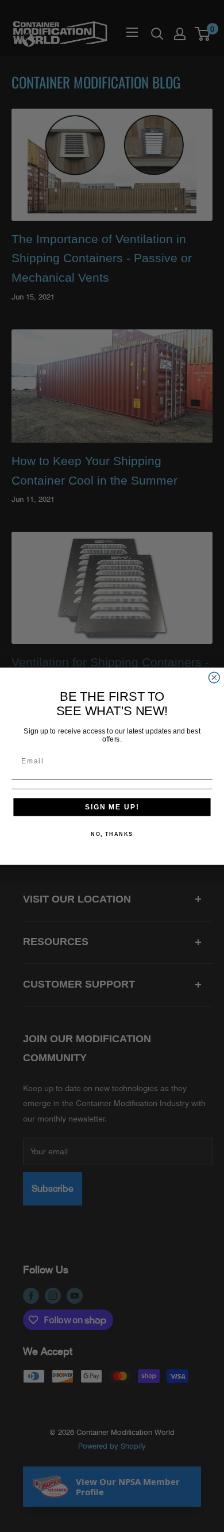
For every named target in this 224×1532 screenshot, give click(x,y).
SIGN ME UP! (112, 806)
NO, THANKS (112, 834)
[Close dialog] (213, 677)
